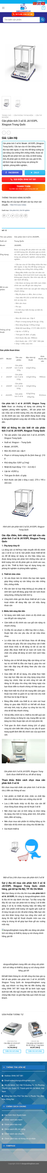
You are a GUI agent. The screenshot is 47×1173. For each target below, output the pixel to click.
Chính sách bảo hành (13, 1120)
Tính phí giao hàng (18, 205)
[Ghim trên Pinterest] (21, 216)
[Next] (41, 61)
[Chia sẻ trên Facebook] (8, 216)
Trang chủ (6, 115)
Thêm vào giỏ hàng (12, 1051)
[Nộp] (42, 19)
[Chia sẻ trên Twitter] (13, 216)
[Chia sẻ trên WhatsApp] (4, 216)
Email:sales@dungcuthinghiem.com (19, 1080)
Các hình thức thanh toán (15, 1115)
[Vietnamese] (43, 3)
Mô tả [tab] (4, 230)
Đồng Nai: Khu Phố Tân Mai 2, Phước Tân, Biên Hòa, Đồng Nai (23, 1097)
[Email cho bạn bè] (17, 216)
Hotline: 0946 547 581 (13, 1076)
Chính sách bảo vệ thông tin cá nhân (20, 1138)
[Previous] (5, 61)
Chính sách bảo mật (13, 1124)
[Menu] (3, 8)
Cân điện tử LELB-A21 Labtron (12, 1044)
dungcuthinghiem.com (30, 1164)
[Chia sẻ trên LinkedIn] (26, 216)
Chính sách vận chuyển (14, 1134)
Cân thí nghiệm (25, 210)
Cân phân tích (14, 210)
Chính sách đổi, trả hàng (14, 1129)
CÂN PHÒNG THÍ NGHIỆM (23, 115)
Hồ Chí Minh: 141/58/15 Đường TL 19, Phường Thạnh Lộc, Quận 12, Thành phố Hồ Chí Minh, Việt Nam (23, 1088)
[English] (39, 3)
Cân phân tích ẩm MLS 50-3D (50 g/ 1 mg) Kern (35, 1044)
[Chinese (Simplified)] (35, 3)
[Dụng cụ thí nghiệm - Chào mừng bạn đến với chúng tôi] (23, 8)
